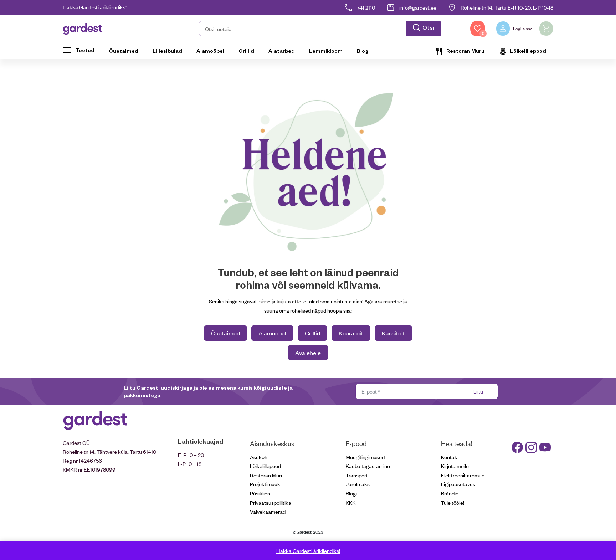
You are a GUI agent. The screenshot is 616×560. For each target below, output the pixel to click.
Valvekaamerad (268, 511)
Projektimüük (265, 484)
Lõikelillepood (528, 50)
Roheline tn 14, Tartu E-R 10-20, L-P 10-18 (507, 7)
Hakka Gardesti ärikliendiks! (95, 7)
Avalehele (308, 352)
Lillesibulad (167, 50)
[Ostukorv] (546, 28)
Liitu (478, 391)
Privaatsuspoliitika (270, 502)
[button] (320, 28)
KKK (350, 502)
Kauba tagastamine (368, 465)
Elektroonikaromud (462, 475)
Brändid (449, 493)
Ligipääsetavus (458, 484)
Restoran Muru (465, 50)
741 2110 (366, 7)
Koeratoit (351, 333)
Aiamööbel (210, 50)
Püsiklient (261, 493)
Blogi (363, 50)
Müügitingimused (365, 457)
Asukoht (259, 457)
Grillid (246, 50)
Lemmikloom (326, 50)
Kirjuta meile (455, 465)
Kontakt (450, 457)
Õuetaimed (123, 50)
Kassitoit (393, 333)
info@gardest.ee (417, 7)
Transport (357, 475)
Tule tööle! (452, 502)
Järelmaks (358, 484)
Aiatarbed (281, 50)
